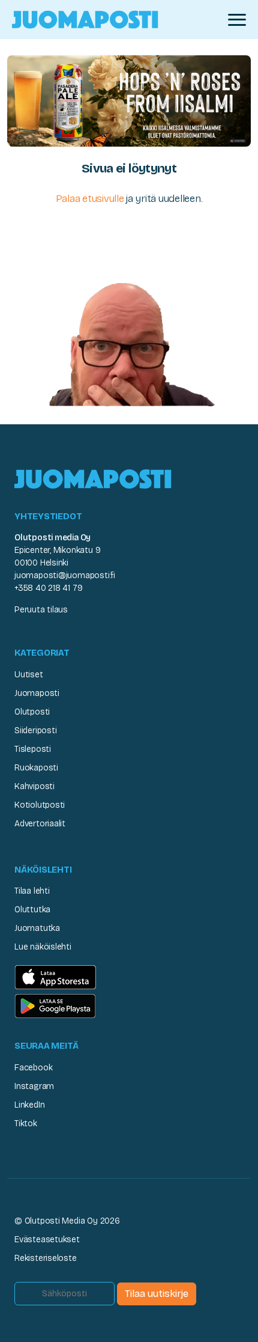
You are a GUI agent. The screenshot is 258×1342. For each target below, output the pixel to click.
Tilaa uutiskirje (156, 1293)
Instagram (34, 1086)
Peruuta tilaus (41, 610)
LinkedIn (29, 1105)
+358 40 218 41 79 (48, 588)
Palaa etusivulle (90, 198)
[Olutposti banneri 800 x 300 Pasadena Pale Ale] (129, 100)
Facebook (33, 1068)
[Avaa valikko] (237, 20)
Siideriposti (35, 730)
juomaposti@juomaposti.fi (64, 575)
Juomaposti (36, 693)
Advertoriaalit (39, 824)
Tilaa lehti (32, 891)
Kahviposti (34, 786)
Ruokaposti (36, 768)
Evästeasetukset (47, 1239)
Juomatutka (37, 928)
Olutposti (32, 712)
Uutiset (28, 674)
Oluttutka (32, 909)
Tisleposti (32, 749)
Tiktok (25, 1123)
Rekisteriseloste (45, 1258)
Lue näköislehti (42, 947)
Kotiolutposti (39, 805)
